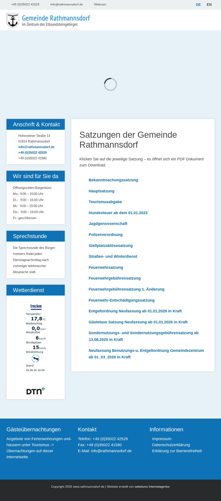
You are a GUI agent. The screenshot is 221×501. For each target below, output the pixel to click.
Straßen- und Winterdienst (113, 256)
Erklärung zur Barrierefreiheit (177, 451)
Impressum (161, 439)
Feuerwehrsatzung (106, 267)
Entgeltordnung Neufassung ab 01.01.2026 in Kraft (135, 311)
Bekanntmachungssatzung (113, 180)
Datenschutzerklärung (171, 445)
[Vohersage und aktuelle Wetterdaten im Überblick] (35, 298)
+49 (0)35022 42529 (25, 4)
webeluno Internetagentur (152, 486)
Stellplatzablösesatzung (111, 245)
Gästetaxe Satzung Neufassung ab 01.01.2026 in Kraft (138, 322)
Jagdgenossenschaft (108, 223)
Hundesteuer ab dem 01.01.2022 (118, 213)
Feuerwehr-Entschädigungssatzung (122, 300)
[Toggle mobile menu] (211, 20)
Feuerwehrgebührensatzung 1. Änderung (126, 289)
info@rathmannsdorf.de (67, 4)
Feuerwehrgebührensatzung (115, 278)
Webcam (100, 4)
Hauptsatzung (101, 191)
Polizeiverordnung (106, 234)
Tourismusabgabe (105, 202)
